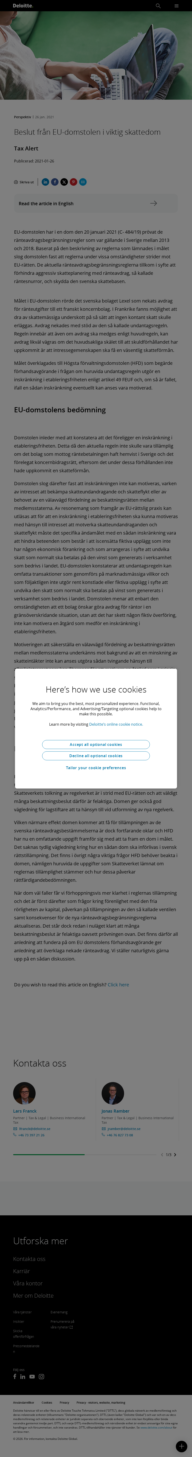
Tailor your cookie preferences (96, 767)
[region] (96, 728)
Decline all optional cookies (96, 755)
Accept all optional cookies (96, 744)
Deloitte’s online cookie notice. (116, 724)
